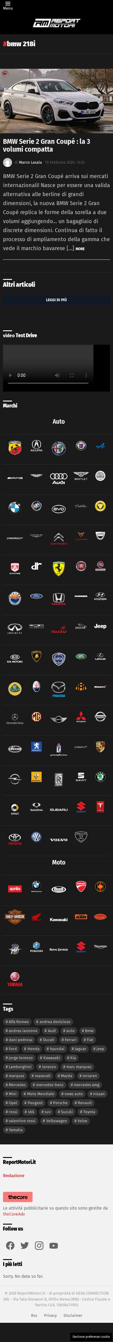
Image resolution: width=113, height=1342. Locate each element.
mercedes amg (86, 1085)
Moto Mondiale (40, 1094)
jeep (100, 1049)
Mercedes (17, 1085)
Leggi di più (56, 300)
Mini (13, 1094)
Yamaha (16, 1130)
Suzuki (67, 1112)
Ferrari (71, 1040)
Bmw (89, 1030)
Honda (33, 1049)
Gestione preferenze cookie (91, 1337)
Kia (73, 1058)
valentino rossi (22, 1121)
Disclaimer (73, 1315)
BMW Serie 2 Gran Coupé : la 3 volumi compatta (46, 145)
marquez (16, 1076)
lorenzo (49, 1067)
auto (70, 1030)
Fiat (90, 1040)
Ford (13, 1049)
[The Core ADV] (18, 1202)
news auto (73, 1094)
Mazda (66, 1076)
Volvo (82, 1121)
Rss (34, 1315)
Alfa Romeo (19, 1021)
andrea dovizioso (55, 1021)
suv (48, 1112)
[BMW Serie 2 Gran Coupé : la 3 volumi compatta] (56, 101)
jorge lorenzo (21, 1058)
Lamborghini (20, 1067)
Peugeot (35, 1103)
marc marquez (79, 1067)
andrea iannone (23, 1030)
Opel (13, 1103)
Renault (85, 1103)
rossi (13, 1112)
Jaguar (80, 1049)
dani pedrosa (21, 1040)
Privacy (50, 1315)
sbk (31, 1112)
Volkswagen (56, 1121)
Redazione (13, 1175)
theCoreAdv (14, 1214)
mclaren (90, 1076)
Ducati (49, 1040)
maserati (43, 1076)
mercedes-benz (50, 1085)
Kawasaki (51, 1058)
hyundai (57, 1049)
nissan (99, 1094)
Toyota (89, 1112)
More (80, 249)
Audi (52, 1030)
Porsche (60, 1103)
